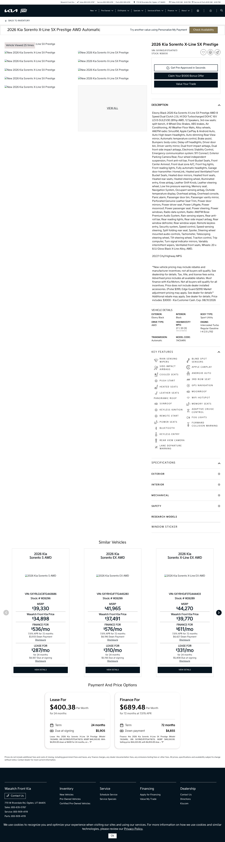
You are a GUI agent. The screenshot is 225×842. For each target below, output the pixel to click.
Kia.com (184, 803)
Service (105, 789)
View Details (40, 670)
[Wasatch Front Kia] (18, 10)
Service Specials (108, 799)
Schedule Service (108, 794)
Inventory (66, 789)
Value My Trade (148, 799)
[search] (221, 11)
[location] (134, 2)
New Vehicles (66, 794)
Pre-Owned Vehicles (70, 799)
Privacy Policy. (133, 829)
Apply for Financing (150, 794)
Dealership (188, 789)
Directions (185, 799)
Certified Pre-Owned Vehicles (75, 803)
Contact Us (17, 795)
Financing (147, 789)
